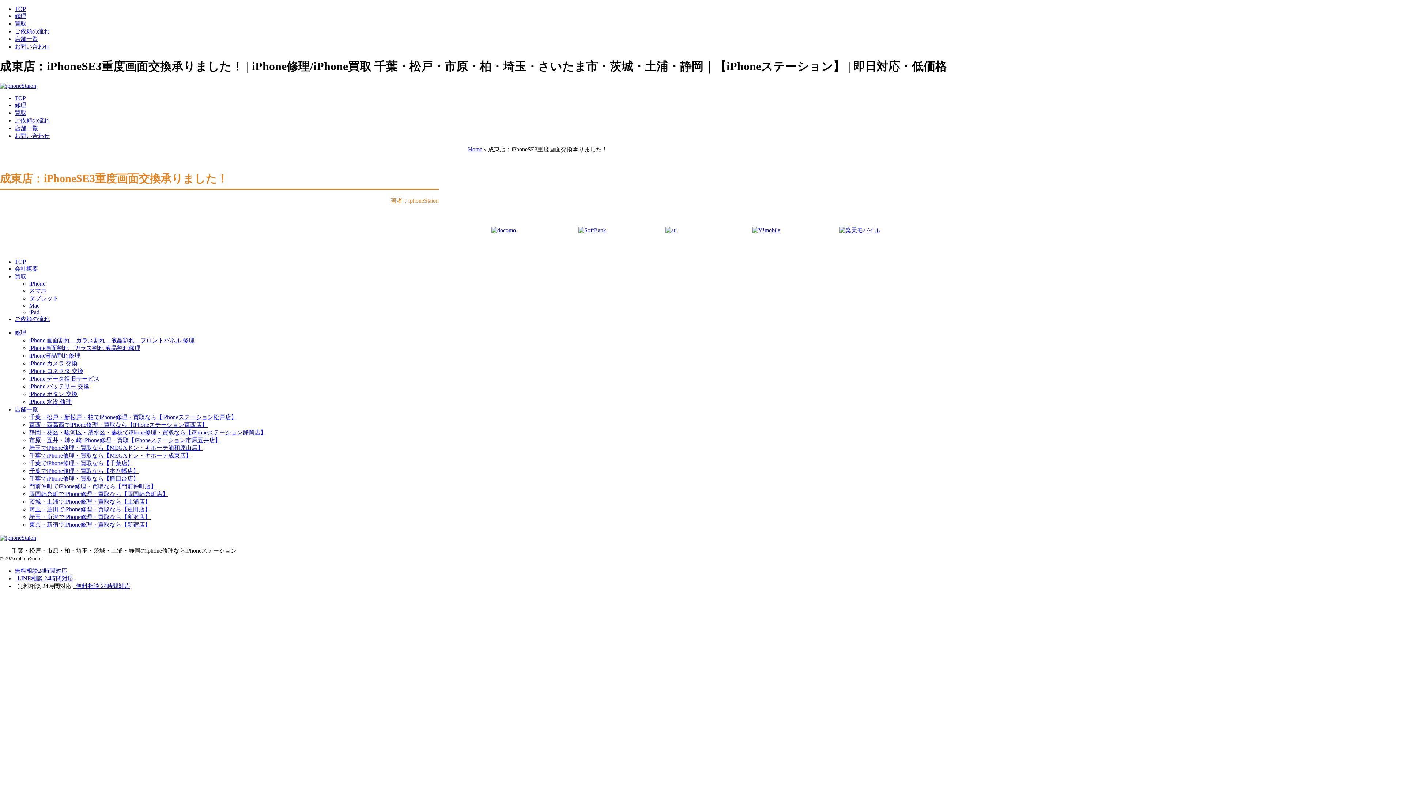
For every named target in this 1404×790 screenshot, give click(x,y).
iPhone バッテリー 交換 (59, 386)
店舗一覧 (26, 39)
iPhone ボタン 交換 (53, 394)
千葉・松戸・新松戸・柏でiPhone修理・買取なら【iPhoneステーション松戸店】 (133, 417)
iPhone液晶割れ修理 (54, 356)
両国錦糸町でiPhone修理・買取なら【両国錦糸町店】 (98, 494)
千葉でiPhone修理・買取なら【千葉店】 (81, 463)
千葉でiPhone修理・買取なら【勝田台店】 (84, 478)
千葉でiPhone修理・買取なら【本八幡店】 (84, 471)
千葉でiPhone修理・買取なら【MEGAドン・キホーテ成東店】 (110, 455)
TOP (20, 9)
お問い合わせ (32, 47)
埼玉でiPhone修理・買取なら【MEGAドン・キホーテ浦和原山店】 (116, 448)
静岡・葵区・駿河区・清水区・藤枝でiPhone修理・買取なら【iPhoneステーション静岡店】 (147, 432)
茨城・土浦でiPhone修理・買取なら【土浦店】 (90, 502)
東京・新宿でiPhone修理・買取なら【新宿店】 (90, 525)
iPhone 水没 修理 (50, 402)
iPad (34, 312)
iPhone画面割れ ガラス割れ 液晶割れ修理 (84, 348)
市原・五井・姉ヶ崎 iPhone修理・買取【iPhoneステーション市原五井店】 (125, 440)
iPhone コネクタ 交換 (56, 371)
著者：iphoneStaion (415, 201)
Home (475, 149)
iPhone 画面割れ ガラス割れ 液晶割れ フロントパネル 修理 (112, 340)
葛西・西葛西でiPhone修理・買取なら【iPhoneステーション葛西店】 (118, 425)
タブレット (43, 298)
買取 (20, 23)
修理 (20, 16)
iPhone (37, 284)
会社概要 (26, 269)
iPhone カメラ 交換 (53, 363)
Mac (34, 305)
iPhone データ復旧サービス (64, 379)
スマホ (38, 290)
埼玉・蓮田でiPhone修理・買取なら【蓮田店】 (90, 509)
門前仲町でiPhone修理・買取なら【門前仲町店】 (92, 486)
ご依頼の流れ (32, 31)
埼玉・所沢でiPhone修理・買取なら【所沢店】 (90, 517)
